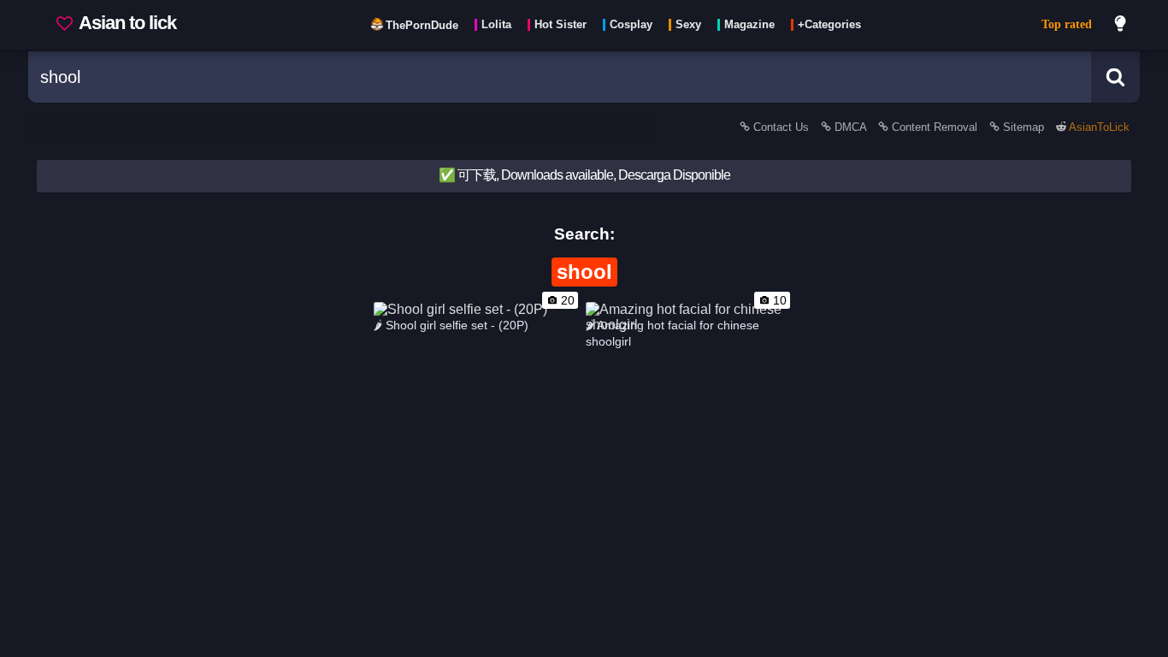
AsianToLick (1098, 127)
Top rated (1066, 24)
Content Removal (934, 127)
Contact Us (781, 127)
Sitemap (1023, 127)
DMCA (850, 127)
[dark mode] (1121, 25)
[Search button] (1115, 77)
